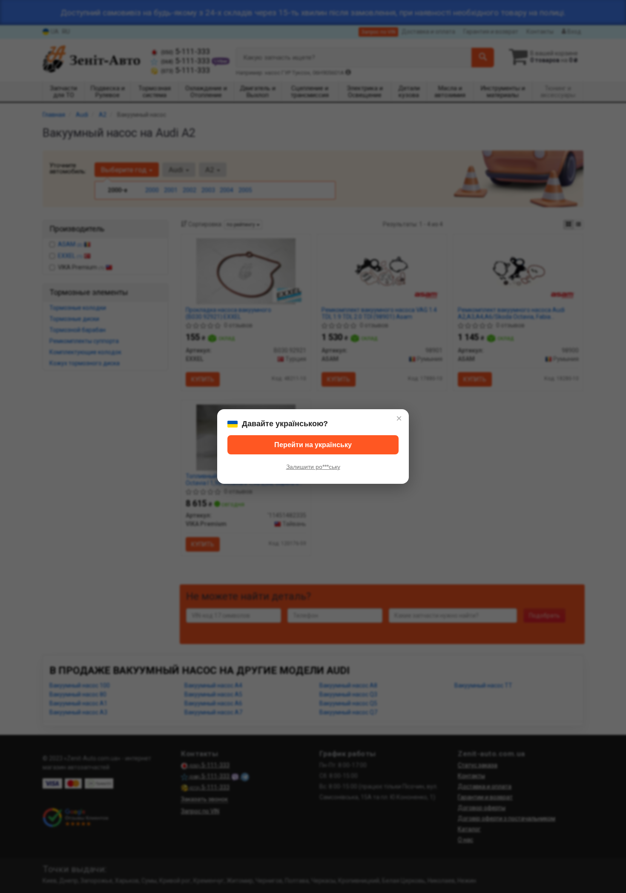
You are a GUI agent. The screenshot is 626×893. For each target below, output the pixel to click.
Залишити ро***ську (313, 466)
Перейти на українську (313, 444)
